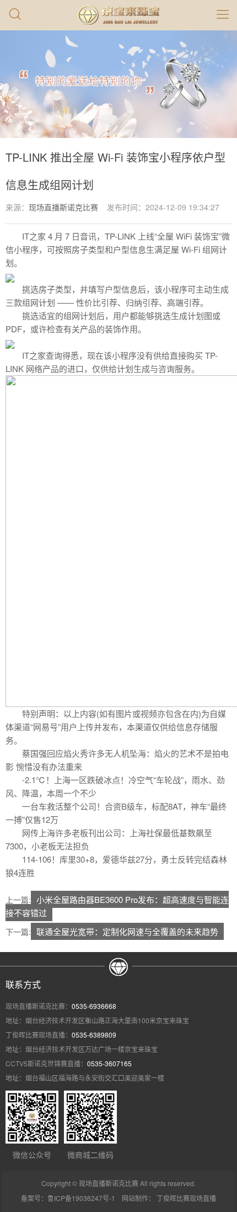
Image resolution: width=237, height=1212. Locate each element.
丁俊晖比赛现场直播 (186, 1198)
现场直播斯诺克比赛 (63, 206)
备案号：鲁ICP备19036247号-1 (68, 1198)
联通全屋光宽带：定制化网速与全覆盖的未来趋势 (127, 931)
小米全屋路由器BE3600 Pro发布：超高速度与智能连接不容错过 (117, 906)
